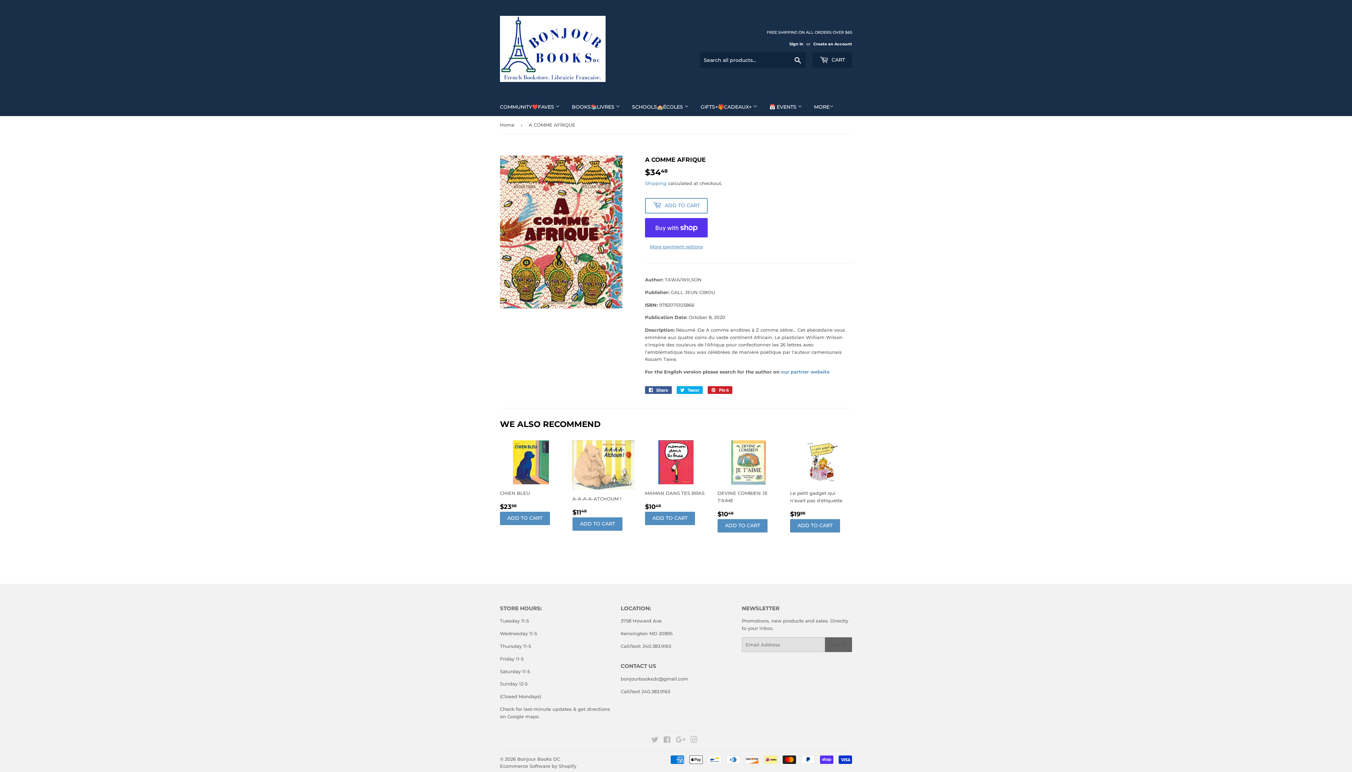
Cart (837, 60)
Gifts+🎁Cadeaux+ (727, 107)
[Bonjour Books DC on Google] (681, 741)
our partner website (805, 372)
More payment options (676, 246)
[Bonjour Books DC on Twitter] (654, 741)
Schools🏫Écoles (658, 107)
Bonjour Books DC (538, 759)
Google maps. (523, 716)
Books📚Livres (594, 107)
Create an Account (832, 44)
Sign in (796, 44)
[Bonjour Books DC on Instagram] (693, 741)
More (822, 107)
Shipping (655, 183)
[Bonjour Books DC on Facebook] (667, 741)
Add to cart (525, 518)
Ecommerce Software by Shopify (538, 766)
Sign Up (838, 644)
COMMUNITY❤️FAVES (528, 107)
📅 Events (783, 107)
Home (507, 125)
